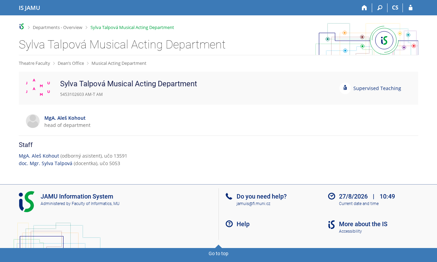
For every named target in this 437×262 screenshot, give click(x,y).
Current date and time (359, 203)
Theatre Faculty (34, 63)
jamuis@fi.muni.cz (253, 203)
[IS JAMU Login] (410, 7)
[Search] (379, 7)
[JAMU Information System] (22, 26)
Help (243, 224)
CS (395, 7)
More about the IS (363, 224)
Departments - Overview (57, 27)
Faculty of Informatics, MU (95, 203)
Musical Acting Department (118, 63)
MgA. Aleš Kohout (39, 155)
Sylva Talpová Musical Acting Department (132, 27)
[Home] (364, 7)
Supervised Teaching (377, 88)
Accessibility (350, 231)
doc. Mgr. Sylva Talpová (45, 163)
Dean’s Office (71, 63)
